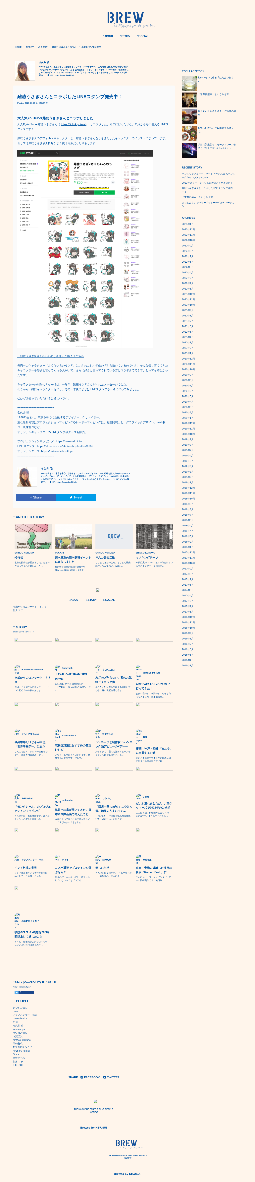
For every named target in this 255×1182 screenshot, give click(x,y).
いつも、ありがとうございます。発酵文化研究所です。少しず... (72, 756)
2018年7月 (188, 514)
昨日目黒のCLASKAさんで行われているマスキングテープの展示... (154, 564)
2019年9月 (188, 439)
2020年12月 (188, 358)
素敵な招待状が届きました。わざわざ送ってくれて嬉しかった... (32, 564)
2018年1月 (188, 547)
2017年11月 (188, 558)
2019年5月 (188, 461)
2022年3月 (188, 278)
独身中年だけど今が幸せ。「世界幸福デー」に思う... (31, 744)
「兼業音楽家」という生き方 (213, 94)
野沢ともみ (19, 1058)
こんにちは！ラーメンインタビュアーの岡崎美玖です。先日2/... (153, 879)
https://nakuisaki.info (65, 75)
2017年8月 (188, 574)
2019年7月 (188, 450)
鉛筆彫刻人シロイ (22, 1047)
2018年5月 (188, 525)
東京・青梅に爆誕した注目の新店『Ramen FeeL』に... (154, 870)
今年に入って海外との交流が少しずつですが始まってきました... (72, 820)
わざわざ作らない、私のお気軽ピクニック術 (113, 680)
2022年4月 (188, 272)
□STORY (125, 36)
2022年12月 (188, 229)
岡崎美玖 (18, 1043)
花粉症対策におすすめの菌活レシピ (73, 747)
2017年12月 (188, 552)
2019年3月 (188, 471)
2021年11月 (188, 299)
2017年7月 (188, 579)
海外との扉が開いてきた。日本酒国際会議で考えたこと (73, 812)
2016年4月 (188, 660)
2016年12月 (188, 617)
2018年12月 (188, 488)
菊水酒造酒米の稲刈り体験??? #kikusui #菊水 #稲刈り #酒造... (70, 568)
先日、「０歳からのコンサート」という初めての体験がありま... (32, 688)
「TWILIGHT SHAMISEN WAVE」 (71, 676)
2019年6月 (188, 455)
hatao (16, 1011)
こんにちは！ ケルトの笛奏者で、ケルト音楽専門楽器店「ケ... (32, 753)
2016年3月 (188, 665)
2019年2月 (188, 477)
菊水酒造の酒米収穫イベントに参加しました (73, 559)
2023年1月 (188, 224)
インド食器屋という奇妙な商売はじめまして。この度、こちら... (32, 874)
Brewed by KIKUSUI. (94, 1127)
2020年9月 (188, 374)
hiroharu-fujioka (21, 1050)
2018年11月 (188, 493)
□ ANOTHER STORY (28, 517)
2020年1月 (188, 418)
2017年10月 (188, 563)
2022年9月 (188, 245)
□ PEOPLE (21, 1001)
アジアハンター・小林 (25, 1015)
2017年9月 (188, 568)
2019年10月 (188, 434)
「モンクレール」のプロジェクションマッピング (33, 809)
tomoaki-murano (22, 1040)
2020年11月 (188, 364)
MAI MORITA (20, 1032)
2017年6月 (188, 584)
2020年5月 (188, 396)
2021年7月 (188, 321)
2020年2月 (188, 412)
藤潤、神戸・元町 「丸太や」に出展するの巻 (154, 751)
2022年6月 (188, 261)
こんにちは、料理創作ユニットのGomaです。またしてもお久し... (152, 814)
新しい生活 (102, 867)
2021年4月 (188, 337)
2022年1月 (188, 288)
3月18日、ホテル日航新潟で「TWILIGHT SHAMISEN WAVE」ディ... (72, 687)
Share (37, 497)
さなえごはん (20, 1007)
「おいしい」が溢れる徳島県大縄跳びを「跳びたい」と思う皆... (112, 817)
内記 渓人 (18, 1036)
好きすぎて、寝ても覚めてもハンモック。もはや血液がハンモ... (112, 753)
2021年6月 (188, 326)
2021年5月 (188, 331)
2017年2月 (188, 606)
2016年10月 (188, 627)
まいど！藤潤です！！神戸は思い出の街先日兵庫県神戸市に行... (153, 759)
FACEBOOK (92, 1077)
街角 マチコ (19, 1061)
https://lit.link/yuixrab (73, 124)
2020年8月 (188, 380)
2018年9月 (188, 504)
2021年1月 (188, 353)
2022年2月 (188, 283)
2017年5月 (188, 590)
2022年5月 (188, 267)
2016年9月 (188, 633)
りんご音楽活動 (105, 557)
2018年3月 (188, 536)
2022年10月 (188, 240)
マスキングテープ (147, 557)
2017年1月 (188, 611)
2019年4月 (188, 466)
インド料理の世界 (26, 867)
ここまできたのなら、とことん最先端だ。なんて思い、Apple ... (112, 564)
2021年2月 (188, 348)
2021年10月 (188, 304)
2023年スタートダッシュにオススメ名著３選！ (207, 182)
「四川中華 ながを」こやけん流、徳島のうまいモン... (113, 809)
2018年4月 (188, 531)
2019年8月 (188, 444)
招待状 (19, 557)
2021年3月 (188, 342)
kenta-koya (19, 1029)
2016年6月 (188, 649)
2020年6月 (188, 391)
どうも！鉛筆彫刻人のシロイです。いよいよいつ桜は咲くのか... (32, 943)
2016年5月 (188, 654)
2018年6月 (188, 520)
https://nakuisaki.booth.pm (57, 451)
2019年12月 (188, 423)
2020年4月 (188, 401)
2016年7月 (188, 644)
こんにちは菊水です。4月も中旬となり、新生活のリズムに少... (113, 874)
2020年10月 (188, 369)
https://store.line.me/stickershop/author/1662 (65, 446)
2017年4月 (188, 595)
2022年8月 (188, 251)
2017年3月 (188, 601)
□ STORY (20, 627)
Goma (16, 1054)
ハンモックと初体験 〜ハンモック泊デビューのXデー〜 (113, 744)
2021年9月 (188, 310)
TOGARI (59, 553)
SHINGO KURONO (24, 553)
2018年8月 (188, 509)
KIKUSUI (18, 1065)
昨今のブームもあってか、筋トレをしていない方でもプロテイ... (72, 879)
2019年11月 (188, 428)
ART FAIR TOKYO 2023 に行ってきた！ (153, 686)
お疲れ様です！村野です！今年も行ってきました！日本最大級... (153, 695)
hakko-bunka (20, 1018)
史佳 (15, 1022)
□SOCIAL (142, 36)
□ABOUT (108, 36)
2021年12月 (188, 294)
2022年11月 (188, 234)
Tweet (78, 497)
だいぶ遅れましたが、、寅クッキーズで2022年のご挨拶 (154, 805)
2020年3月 (188, 407)
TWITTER (113, 1077)
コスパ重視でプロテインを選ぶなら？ (73, 870)
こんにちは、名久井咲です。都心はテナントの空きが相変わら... (32, 817)
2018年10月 (188, 498)
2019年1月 (188, 482)
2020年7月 (188, 385)
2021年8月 (188, 315)
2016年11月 (188, 622)
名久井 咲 (43, 103)
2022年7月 (188, 256)
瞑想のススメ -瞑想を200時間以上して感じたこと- (32, 934)
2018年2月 (188, 541)
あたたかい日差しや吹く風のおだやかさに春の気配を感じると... (112, 688)
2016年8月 (188, 638)
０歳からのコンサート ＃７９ (33, 680)
